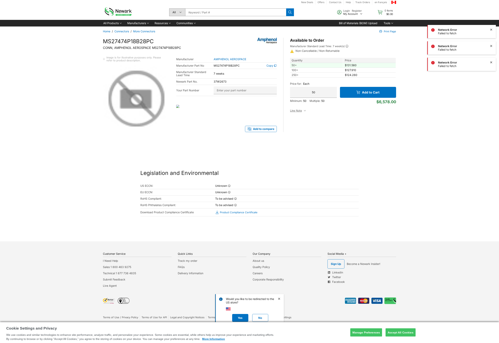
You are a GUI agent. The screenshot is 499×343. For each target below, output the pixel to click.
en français (381, 2)
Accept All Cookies (400, 332)
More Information (213, 338)
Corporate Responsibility (268, 279)
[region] (249, 332)
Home (106, 31)
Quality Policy (261, 267)
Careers (258, 273)
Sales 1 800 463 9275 (117, 267)
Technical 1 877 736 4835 (119, 273)
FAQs (181, 267)
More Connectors (144, 31)
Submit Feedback (114, 279)
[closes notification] (491, 29)
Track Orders (362, 2)
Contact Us (335, 2)
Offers (321, 2)
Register (357, 10)
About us (258, 260)
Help (348, 2)
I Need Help (110, 260)
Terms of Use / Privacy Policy (120, 317)
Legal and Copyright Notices (187, 317)
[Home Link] (118, 12)
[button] (112, 23)
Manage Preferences (366, 332)
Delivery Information (190, 273)
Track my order (187, 260)
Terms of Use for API (154, 317)
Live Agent (110, 285)
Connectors (121, 31)
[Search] (290, 12)
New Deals (307, 2)
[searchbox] (235, 12)
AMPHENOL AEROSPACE (230, 59)
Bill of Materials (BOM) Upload (358, 23)
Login (346, 10)
